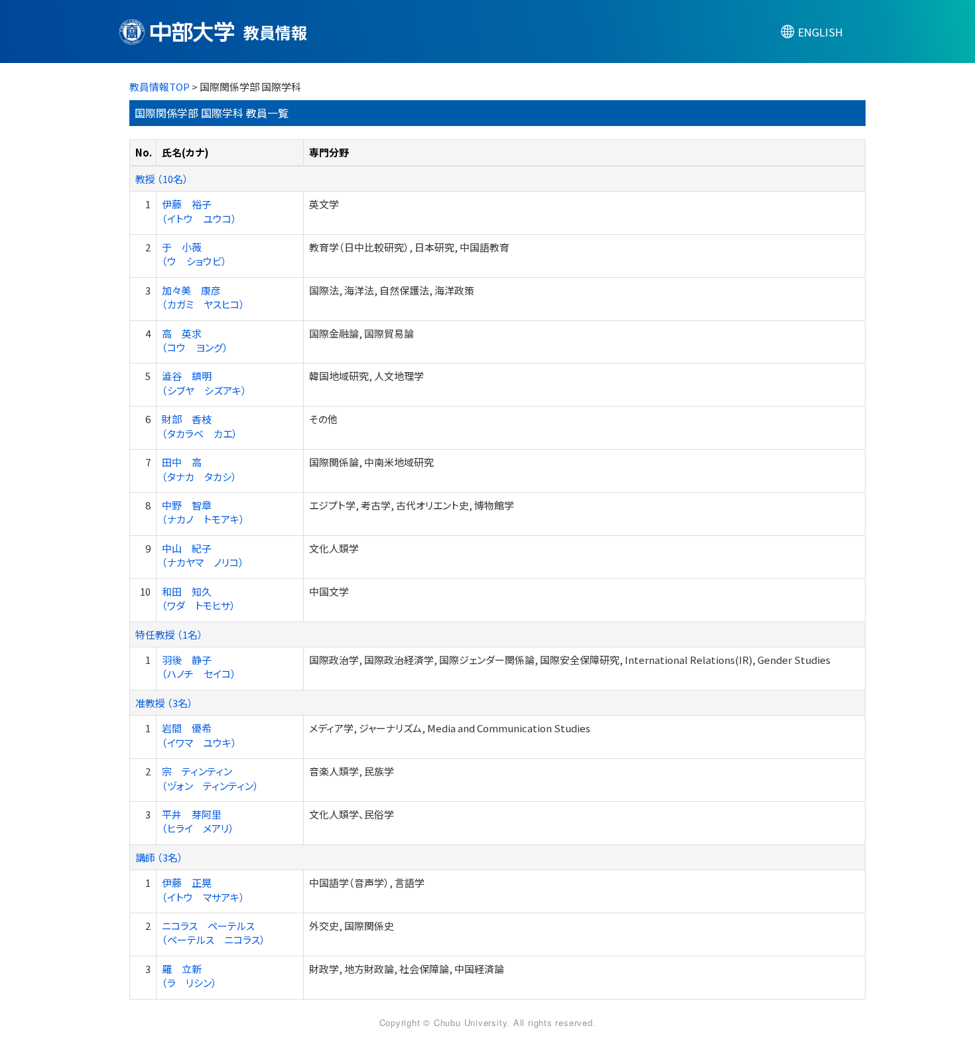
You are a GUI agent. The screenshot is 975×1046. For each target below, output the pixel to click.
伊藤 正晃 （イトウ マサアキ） (203, 889)
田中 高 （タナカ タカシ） (199, 469)
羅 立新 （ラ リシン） (189, 976)
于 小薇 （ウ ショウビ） (194, 254)
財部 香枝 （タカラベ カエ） (199, 426)
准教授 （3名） (164, 703)
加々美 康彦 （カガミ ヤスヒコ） (203, 297)
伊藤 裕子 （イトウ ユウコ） (199, 211)
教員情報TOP (159, 87)
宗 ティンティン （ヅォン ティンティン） (210, 778)
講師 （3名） (159, 857)
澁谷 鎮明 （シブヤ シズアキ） (204, 383)
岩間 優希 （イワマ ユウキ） (199, 735)
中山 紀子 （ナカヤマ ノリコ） (203, 555)
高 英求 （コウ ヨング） (195, 340)
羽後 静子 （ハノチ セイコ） (199, 667)
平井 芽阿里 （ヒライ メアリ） (198, 821)
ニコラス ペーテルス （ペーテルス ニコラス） (213, 933)
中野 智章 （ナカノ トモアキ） (203, 512)
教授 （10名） (161, 179)
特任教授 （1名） (169, 634)
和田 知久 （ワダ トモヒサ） (198, 598)
